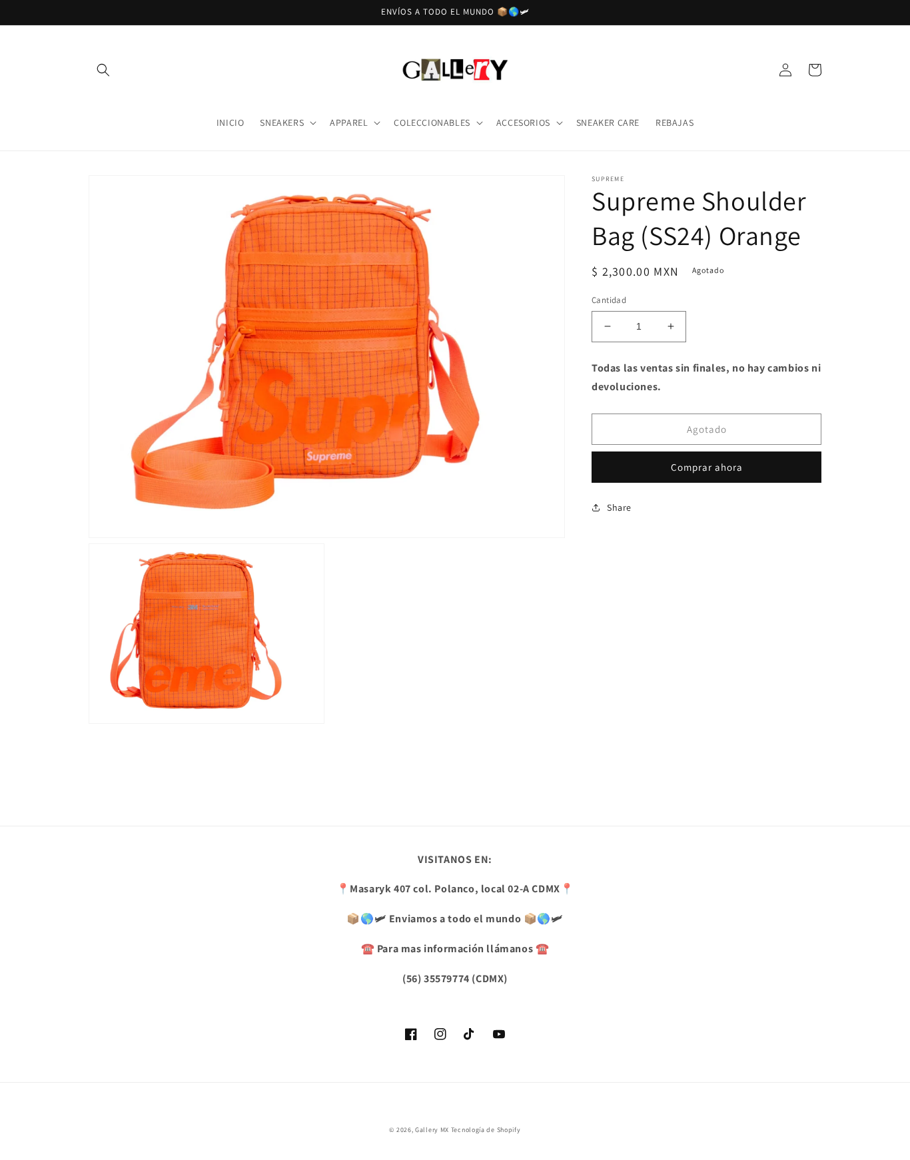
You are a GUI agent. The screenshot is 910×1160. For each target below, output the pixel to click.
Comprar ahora (707, 467)
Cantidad (609, 300)
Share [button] (619, 507)
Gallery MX (432, 1129)
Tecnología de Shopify (486, 1129)
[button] (103, 70)
